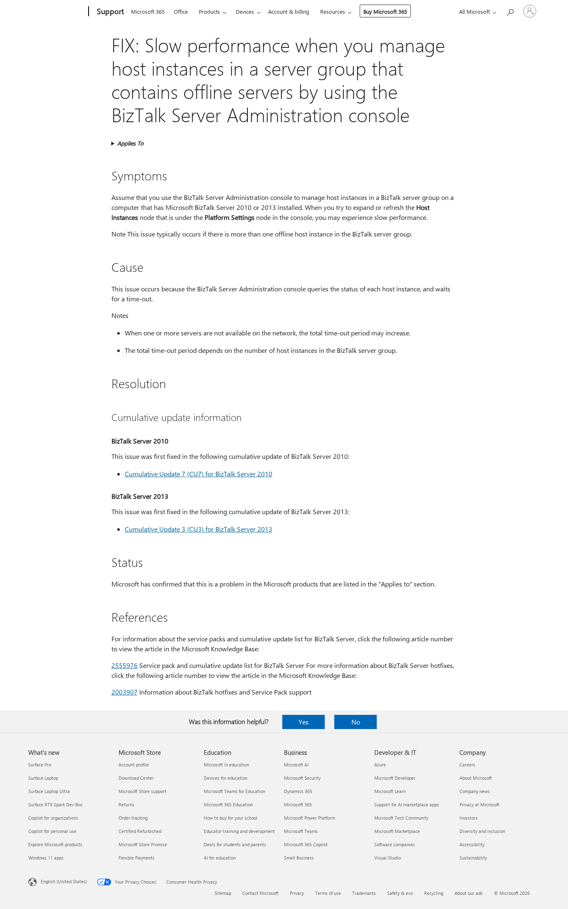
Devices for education (225, 778)
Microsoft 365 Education (228, 804)
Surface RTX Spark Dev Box (55, 804)
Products (209, 11)
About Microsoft (475, 778)
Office (181, 11)
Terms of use (328, 893)
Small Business (299, 858)
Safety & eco (400, 893)
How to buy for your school (230, 818)
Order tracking (133, 818)
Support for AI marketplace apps (406, 804)
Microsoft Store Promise (143, 844)
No (355, 721)
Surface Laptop (43, 778)
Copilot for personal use (52, 831)
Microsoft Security (302, 778)
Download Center (136, 778)
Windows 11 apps (46, 858)
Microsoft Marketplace (397, 831)
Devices (245, 11)
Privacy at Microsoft (479, 804)
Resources (332, 11)
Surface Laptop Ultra (49, 791)
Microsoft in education (226, 764)
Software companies (394, 844)
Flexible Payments (137, 858)
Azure (380, 764)
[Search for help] (509, 10)
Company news (474, 791)
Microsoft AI (296, 764)
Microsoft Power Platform (309, 818)
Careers (467, 764)
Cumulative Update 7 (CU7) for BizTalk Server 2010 (198, 473)
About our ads (468, 893)
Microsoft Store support (142, 791)
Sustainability (473, 858)
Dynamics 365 (298, 791)
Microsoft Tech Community (401, 818)
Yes (304, 721)
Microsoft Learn (390, 791)
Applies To (130, 143)
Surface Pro (39, 764)
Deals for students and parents (235, 844)
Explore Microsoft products (55, 844)
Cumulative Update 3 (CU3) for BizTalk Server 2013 (198, 529)
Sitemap (223, 893)
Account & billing (288, 11)
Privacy (297, 893)
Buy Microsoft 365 (385, 11)
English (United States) (64, 881)
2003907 (124, 691)
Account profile (134, 764)
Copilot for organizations (53, 818)
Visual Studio (387, 858)
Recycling (433, 893)
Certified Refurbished (140, 831)
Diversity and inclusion (482, 831)
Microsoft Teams (301, 831)
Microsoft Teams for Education (234, 791)
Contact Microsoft (260, 893)
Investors (468, 818)
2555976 (124, 665)
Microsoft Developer (394, 778)
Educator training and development (239, 831)
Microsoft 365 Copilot (306, 844)
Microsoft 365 (148, 11)
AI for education (220, 858)
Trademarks (364, 893)
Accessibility (471, 844)
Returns (126, 804)
